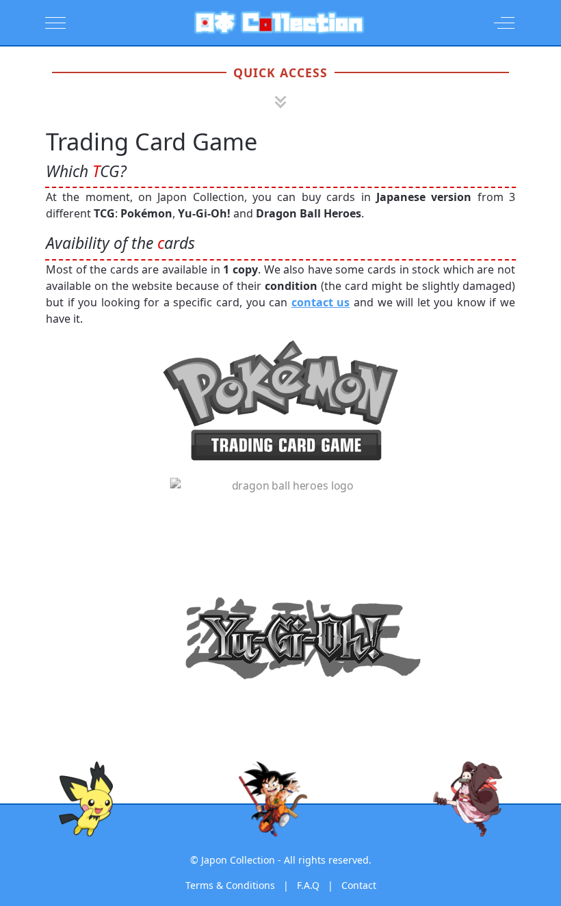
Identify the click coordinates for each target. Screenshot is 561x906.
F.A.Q (308, 885)
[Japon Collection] (279, 22)
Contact (358, 885)
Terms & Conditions (230, 885)
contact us (320, 302)
